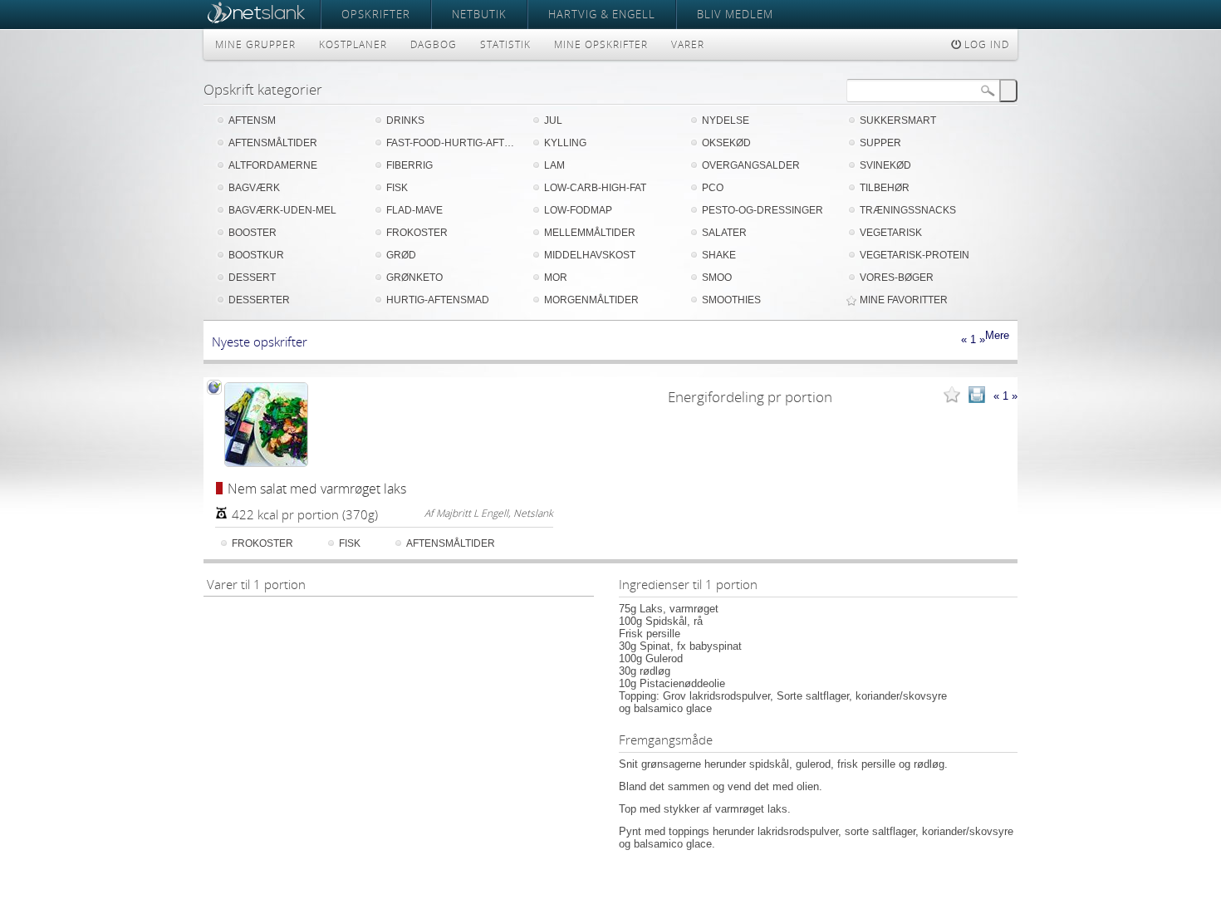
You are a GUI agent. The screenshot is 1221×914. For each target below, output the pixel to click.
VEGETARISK (891, 232)
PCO (712, 188)
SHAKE (719, 255)
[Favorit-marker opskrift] (952, 396)
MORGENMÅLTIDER (591, 300)
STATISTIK (505, 44)
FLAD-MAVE (414, 210)
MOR (555, 277)
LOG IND (985, 44)
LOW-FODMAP (578, 210)
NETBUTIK (479, 14)
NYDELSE (725, 120)
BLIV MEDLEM (735, 14)
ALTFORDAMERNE (272, 165)
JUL (553, 120)
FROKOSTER (417, 232)
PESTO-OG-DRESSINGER (762, 210)
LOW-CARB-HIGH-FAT (595, 188)
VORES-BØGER (897, 277)
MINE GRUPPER (255, 44)
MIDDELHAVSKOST (589, 255)
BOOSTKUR (256, 255)
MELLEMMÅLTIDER (589, 232)
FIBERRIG (409, 165)
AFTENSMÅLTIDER (272, 143)
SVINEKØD (885, 165)
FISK (397, 188)
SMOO (717, 277)
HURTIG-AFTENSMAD (437, 300)
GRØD (401, 255)
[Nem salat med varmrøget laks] (266, 424)
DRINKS (405, 120)
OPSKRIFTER (375, 14)
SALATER (724, 232)
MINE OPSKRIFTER (601, 44)
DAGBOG (433, 44)
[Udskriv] (976, 396)
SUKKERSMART (898, 120)
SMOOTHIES (731, 300)
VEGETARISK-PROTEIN (914, 255)
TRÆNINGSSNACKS (908, 210)
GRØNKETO (414, 277)
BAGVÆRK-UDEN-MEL (282, 210)
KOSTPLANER (353, 44)
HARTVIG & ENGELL (601, 14)
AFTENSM (252, 120)
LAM (554, 165)
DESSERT (252, 277)
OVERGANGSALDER (751, 165)
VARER (687, 44)
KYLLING (565, 143)
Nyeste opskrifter (259, 341)
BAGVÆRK (254, 188)
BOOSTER (252, 232)
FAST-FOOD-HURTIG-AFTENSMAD (452, 143)
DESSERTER (259, 300)
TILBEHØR (885, 188)
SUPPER (880, 143)
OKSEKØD (726, 143)
